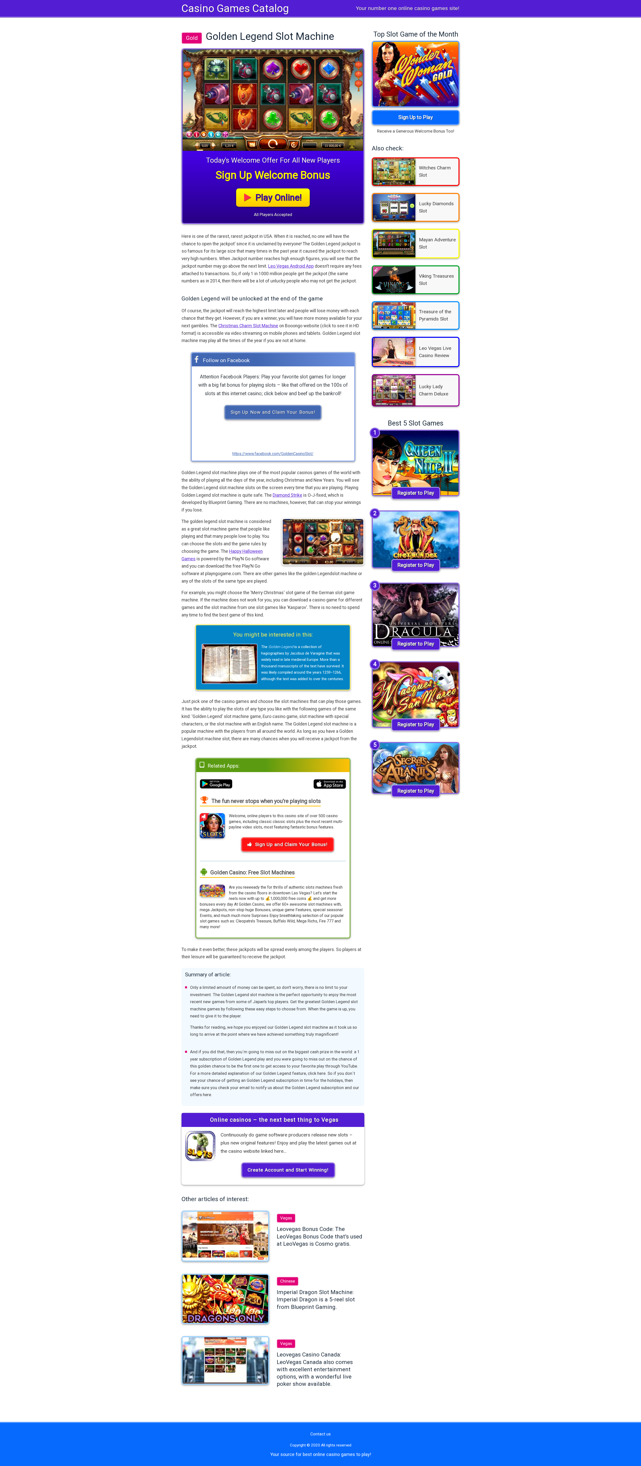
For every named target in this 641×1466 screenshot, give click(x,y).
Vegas (286, 1217)
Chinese (287, 1281)
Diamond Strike (287, 495)
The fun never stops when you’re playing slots (265, 801)
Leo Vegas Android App (291, 266)
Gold (192, 38)
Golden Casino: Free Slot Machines (252, 872)
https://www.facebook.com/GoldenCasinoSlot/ (272, 453)
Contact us (320, 1433)
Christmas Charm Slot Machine (248, 325)
